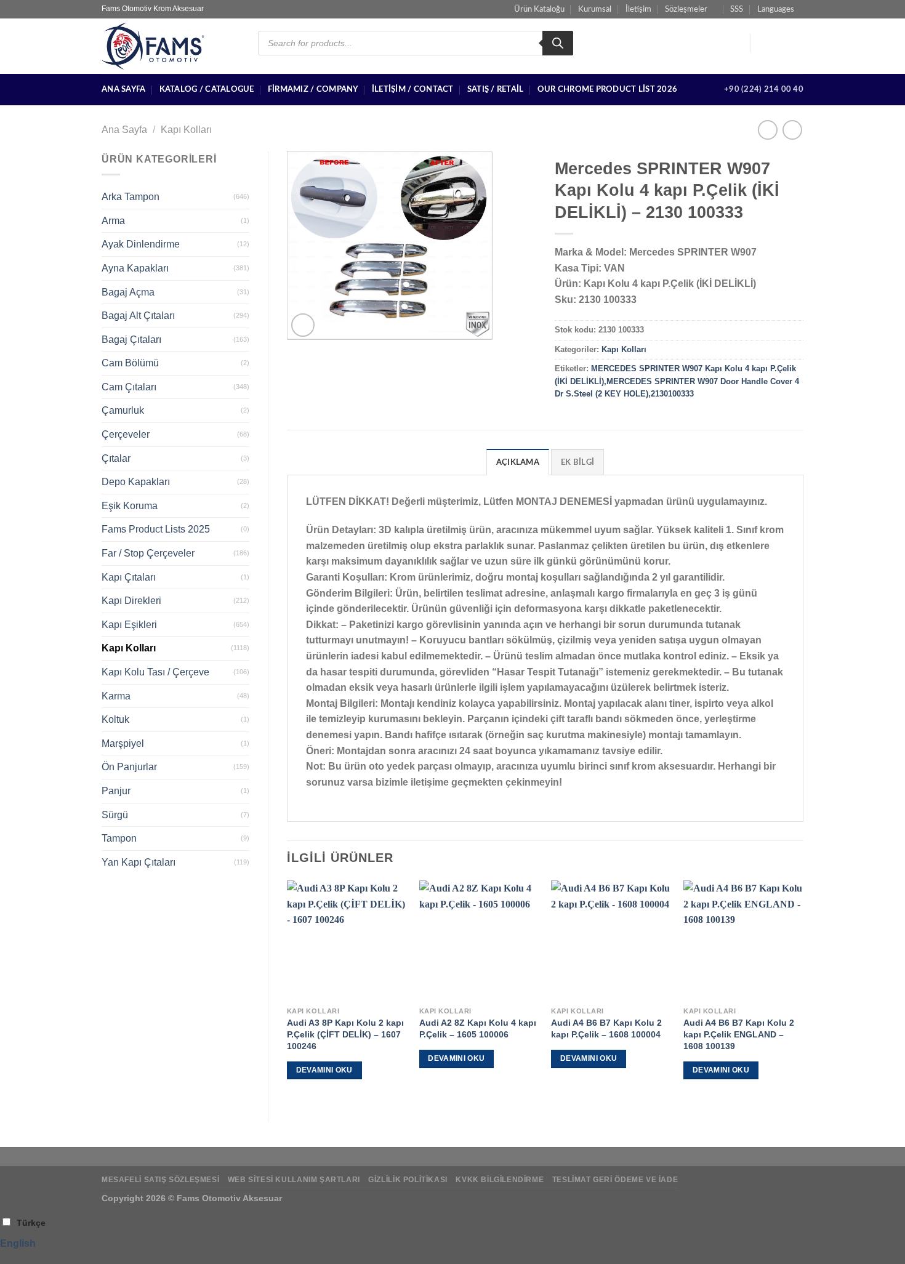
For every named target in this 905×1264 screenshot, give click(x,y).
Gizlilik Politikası (408, 1179)
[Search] (557, 43)
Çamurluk (123, 410)
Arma (113, 220)
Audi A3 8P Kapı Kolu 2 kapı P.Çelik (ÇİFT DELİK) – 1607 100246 (345, 1034)
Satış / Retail (495, 89)
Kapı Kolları (186, 129)
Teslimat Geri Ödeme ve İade (615, 1179)
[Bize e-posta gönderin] (795, 43)
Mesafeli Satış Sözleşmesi (160, 1179)
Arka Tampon (130, 196)
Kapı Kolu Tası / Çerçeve (155, 672)
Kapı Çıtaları (129, 577)
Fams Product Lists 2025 (156, 529)
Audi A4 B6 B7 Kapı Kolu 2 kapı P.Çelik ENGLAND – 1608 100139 (738, 1034)
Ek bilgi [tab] (577, 462)
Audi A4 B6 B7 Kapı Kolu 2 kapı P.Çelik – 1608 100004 (606, 1028)
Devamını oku (324, 1070)
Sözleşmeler (686, 9)
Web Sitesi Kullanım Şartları (294, 1179)
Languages (775, 9)
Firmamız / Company (313, 89)
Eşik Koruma (130, 506)
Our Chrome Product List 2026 (607, 89)
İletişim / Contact (413, 89)
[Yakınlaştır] (303, 325)
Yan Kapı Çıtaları (138, 862)
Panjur (116, 791)
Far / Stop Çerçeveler (148, 553)
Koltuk (115, 719)
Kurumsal (594, 9)
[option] (452, 1244)
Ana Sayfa (123, 89)
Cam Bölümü (130, 363)
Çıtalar (116, 458)
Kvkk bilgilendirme (500, 1179)
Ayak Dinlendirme (141, 244)
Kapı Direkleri (131, 600)
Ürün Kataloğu (539, 9)
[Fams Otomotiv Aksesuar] (170, 46)
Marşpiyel (123, 743)
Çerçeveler (126, 434)
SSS (736, 9)
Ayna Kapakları (135, 268)
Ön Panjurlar (129, 767)
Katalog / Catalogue (206, 89)
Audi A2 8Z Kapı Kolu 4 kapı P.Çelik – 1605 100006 (477, 1028)
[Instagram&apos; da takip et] (779, 43)
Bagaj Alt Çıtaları (138, 315)
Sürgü (115, 815)
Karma (116, 696)
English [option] (18, 1243)
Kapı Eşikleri (129, 624)
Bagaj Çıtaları (131, 339)
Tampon (119, 838)
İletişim (638, 9)
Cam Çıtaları (129, 387)
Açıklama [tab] (517, 462)
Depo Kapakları (136, 482)
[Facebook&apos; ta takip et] (763, 43)
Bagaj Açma (128, 292)
